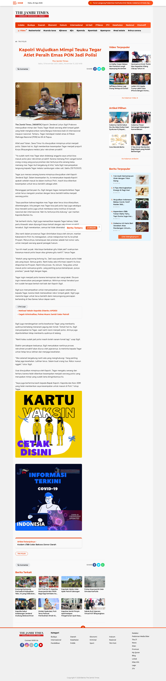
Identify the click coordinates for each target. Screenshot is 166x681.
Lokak (134, 659)
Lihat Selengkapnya (129, 237)
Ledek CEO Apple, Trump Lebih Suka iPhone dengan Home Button (139, 88)
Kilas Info (135, 662)
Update (92, 228)
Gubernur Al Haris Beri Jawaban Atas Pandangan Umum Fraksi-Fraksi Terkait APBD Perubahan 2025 (123, 225)
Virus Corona (135, 30)
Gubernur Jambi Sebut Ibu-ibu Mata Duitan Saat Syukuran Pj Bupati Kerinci (119, 127)
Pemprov (106, 30)
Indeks (21, 25)
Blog (134, 656)
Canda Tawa (50, 30)
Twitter (37, 648)
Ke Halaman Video (129, 98)
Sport (92, 643)
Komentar (24, 69)
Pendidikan (55, 643)
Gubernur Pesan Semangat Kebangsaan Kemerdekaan (140, 127)
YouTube (42, 648)
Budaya (31, 25)
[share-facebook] (95, 69)
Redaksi (135, 633)
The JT (134, 640)
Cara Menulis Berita (116, 147)
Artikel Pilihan (117, 108)
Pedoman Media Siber (140, 636)
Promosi (135, 649)
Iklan (134, 646)
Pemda (81, 30)
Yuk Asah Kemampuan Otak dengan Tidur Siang (123, 178)
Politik (72, 643)
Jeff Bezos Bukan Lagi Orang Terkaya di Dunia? (118, 87)
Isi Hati (89, 25)
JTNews (99, 25)
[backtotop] (83, 628)
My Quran (136, 652)
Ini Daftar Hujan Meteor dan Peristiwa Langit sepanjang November (118, 66)
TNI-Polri (112, 643)
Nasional (130, 25)
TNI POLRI (22, 554)
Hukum (63, 25)
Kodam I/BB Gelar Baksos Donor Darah (36, 544)
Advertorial (35, 30)
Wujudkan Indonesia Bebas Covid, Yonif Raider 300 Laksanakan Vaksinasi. (123, 202)
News (134, 643)
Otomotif (141, 25)
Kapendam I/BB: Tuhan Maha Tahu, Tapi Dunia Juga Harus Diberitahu (123, 213)
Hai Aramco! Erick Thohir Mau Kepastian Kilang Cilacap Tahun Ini (141, 66)
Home (20, 3)
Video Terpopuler (119, 47)
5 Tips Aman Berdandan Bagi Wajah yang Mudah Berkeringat (140, 149)
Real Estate (120, 30)
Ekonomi (52, 25)
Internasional (76, 25)
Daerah (41, 25)
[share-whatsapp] (103, 69)
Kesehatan (118, 25)
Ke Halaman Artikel (129, 159)
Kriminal (93, 640)
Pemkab (93, 30)
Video (23, 30)
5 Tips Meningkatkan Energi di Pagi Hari (122, 189)
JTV (107, 25)
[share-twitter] (99, 69)
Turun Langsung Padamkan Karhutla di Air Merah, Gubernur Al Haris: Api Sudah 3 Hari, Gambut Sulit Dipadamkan (122, 3)
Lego (134, 665)
